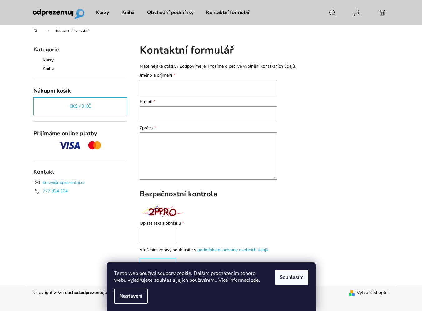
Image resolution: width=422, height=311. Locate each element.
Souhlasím (292, 277)
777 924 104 (55, 191)
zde (255, 280)
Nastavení (130, 296)
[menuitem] (102, 12)
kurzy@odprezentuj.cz (64, 182)
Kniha (48, 68)
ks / (80, 106)
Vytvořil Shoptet (373, 292)
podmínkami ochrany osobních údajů (232, 250)
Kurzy (48, 60)
